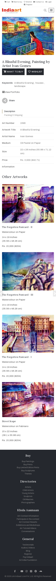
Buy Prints (28, 465)
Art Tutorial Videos (28, 528)
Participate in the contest (28, 519)
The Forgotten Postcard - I (17, 357)
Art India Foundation (28, 560)
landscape (19, 86)
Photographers (28, 503)
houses (39, 83)
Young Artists (28, 493)
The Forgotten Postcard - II (17, 227)
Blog (28, 551)
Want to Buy (14, 71)
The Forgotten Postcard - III (17, 294)
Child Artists (28, 490)
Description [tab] (9, 111)
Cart (8, 2)
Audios (24, 548)
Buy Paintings (28, 461)
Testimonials (28, 545)
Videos (32, 548)
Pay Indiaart (28, 557)
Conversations (28, 531)
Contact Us (39, 2)
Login (49, 2)
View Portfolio (12, 92)
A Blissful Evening (24, 83)
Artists (28, 487)
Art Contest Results (28, 522)
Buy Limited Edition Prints (28, 468)
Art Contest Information (28, 516)
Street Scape (9, 421)
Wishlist (29, 2)
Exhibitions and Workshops (28, 525)
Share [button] (10, 101)
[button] (45, 10)
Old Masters (28, 499)
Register (29, 5)
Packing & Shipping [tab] (13, 115)
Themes (28, 474)
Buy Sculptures (28, 471)
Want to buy (17, 2)
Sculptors (28, 496)
